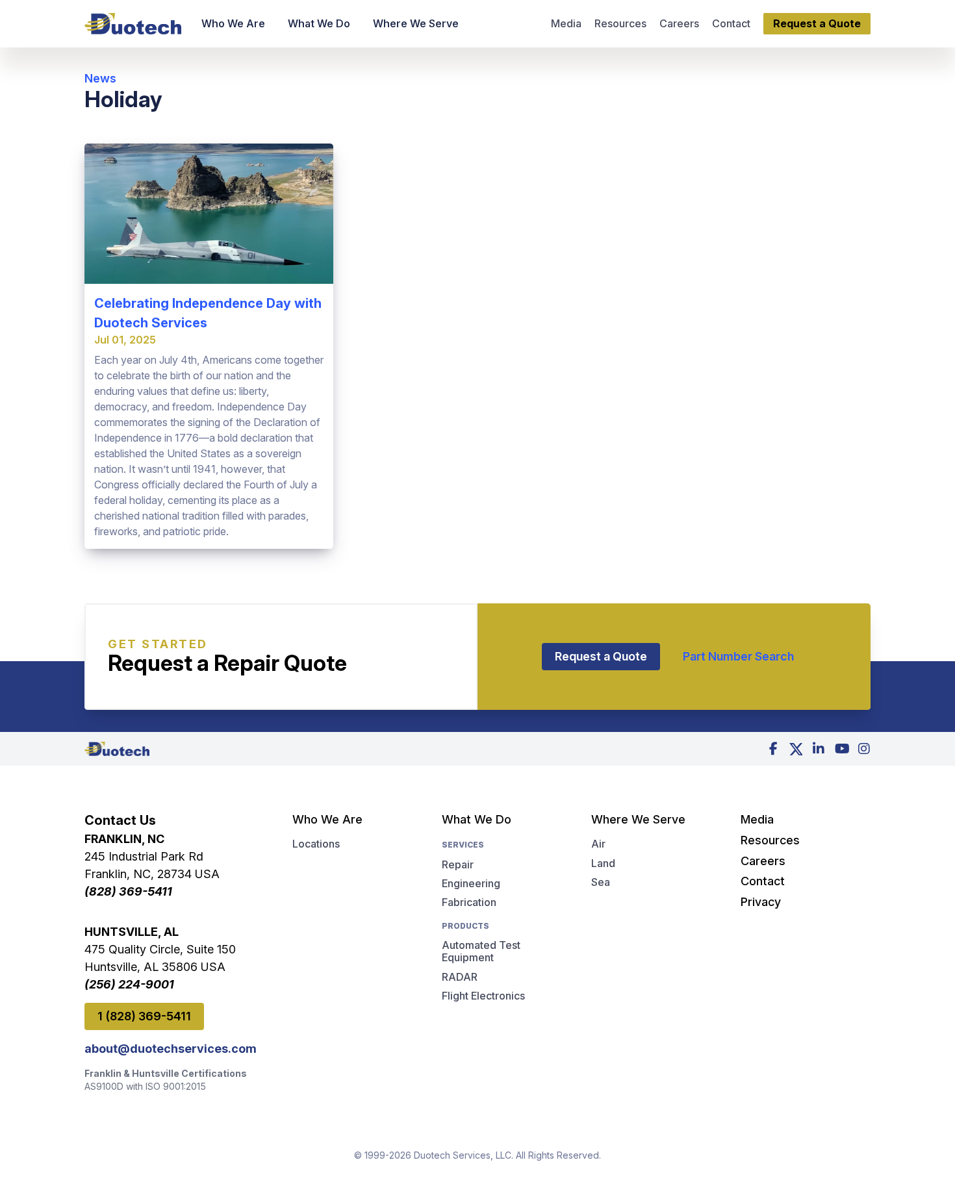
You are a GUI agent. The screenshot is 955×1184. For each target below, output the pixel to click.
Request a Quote (601, 656)
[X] (795, 748)
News (100, 78)
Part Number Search (738, 656)
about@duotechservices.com (166, 1048)
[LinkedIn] (818, 748)
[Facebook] (773, 748)
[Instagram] (864, 748)
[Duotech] (133, 23)
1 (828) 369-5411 (144, 1016)
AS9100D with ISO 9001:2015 (145, 1086)
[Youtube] (841, 748)
